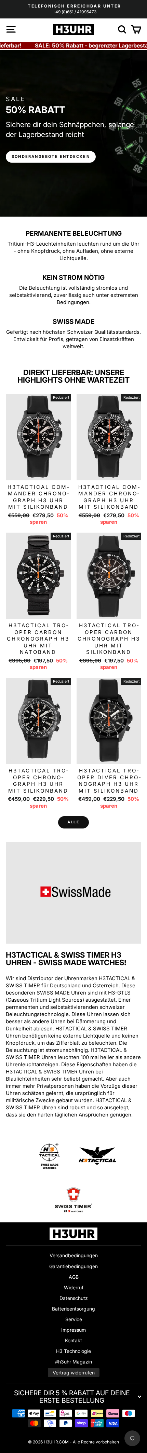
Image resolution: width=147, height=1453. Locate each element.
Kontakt (73, 1340)
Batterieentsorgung (73, 1309)
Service (73, 1319)
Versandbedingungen (74, 1255)
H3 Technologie (73, 1351)
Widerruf (73, 1287)
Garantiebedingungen (73, 1266)
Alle (73, 822)
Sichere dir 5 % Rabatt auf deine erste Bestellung (72, 1396)
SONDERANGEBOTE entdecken (51, 156)
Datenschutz (73, 1298)
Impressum (73, 1330)
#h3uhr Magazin (73, 1362)
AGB (74, 1277)
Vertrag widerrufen (74, 1372)
